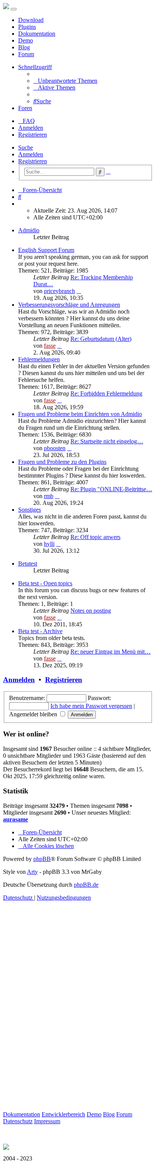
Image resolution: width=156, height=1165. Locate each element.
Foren (25, 108)
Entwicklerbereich (63, 1114)
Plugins (27, 27)
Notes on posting (90, 610)
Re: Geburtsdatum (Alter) (100, 339)
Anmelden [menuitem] (30, 128)
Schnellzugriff (35, 67)
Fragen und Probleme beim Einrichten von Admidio (80, 414)
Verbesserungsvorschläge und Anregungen (69, 304)
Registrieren (32, 161)
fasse (50, 345)
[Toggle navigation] (14, 9)
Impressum (47, 1121)
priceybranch (59, 291)
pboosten (55, 448)
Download (31, 20)
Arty (32, 872)
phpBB (42, 859)
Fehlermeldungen (39, 359)
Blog (24, 47)
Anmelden (30, 154)
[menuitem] (65, 80)
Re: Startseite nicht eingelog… (106, 441)
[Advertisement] (78, 1014)
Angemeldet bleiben (34, 714)
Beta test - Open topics (45, 583)
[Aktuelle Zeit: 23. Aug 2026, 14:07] (20, 203)
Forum (26, 54)
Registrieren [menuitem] (32, 134)
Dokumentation (36, 33)
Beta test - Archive (40, 631)
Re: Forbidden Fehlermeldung (106, 393)
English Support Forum (46, 250)
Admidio (28, 230)
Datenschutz (18, 1121)
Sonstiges (29, 509)
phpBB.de (86, 884)
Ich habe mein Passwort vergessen (91, 706)
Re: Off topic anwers (95, 537)
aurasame (15, 819)
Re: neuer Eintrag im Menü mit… (110, 651)
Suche (25, 147)
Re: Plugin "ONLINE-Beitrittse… (111, 489)
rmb (48, 496)
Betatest (27, 563)
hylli (49, 544)
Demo (25, 40)
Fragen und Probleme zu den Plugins (62, 462)
